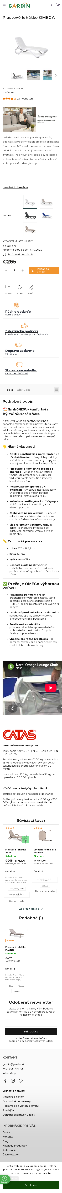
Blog (5, 1141)
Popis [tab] (8, 389)
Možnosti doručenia (20, 254)
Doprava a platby (13, 1096)
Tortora (21, 986)
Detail (8, 871)
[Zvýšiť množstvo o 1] (22, 270)
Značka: (10, 92)
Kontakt (8, 1136)
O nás (6, 1132)
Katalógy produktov (15, 1145)
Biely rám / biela (17, 889)
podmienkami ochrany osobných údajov (31, 1041)
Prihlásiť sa (31, 1031)
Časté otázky (11, 1154)
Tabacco (16, 991)
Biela (11, 986)
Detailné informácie (15, 187)
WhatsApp (9, 1073)
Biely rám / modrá (16, 901)
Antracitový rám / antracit (16, 895)
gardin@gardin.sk (13, 1064)
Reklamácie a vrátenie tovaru (21, 1105)
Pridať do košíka (43, 270)
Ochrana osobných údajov (19, 1114)
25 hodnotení (25, 98)
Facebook (5, 1080)
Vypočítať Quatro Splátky (18, 241)
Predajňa (8, 1110)
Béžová (45, 886)
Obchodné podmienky (17, 1101)
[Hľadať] (52, 4)
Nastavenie (11, 1178)
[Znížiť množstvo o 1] (6, 270)
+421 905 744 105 (13, 1068)
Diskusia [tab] (23, 389)
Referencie (9, 1150)
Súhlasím (31, 1185)
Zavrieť (50, 298)
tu (49, 1173)
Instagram (13, 1080)
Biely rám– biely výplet (45, 891)
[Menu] (4, 5)
